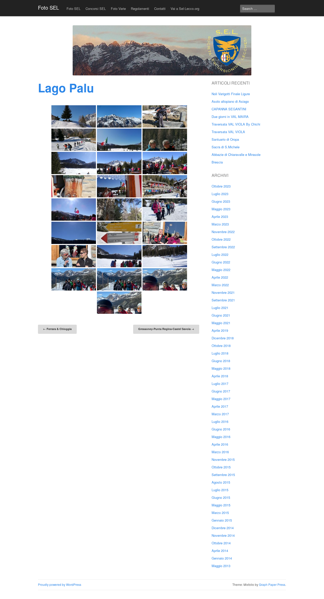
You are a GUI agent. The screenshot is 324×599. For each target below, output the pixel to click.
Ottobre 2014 (221, 543)
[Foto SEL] (162, 50)
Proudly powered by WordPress (59, 585)
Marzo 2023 (220, 224)
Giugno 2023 (221, 201)
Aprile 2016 (220, 444)
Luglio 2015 (220, 489)
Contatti (160, 8)
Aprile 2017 (220, 406)
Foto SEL (48, 7)
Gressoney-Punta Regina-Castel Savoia (166, 329)
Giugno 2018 (221, 360)
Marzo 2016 (220, 451)
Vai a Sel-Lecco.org (185, 8)
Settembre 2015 (223, 474)
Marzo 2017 (220, 413)
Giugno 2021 (221, 315)
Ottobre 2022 (221, 239)
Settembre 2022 (223, 246)
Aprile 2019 (220, 330)
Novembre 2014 (223, 535)
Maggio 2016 (221, 436)
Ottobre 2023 (221, 186)
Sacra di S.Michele (225, 146)
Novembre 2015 (223, 459)
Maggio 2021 (221, 322)
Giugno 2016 (221, 429)
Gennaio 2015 (222, 520)
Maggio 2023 (221, 208)
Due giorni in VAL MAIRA (230, 116)
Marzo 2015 (220, 512)
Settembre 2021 (223, 300)
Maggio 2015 (221, 505)
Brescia (217, 162)
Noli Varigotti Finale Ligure (231, 93)
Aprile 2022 (220, 277)
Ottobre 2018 (221, 345)
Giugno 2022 (221, 262)
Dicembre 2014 (223, 527)
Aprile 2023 (220, 216)
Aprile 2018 (220, 376)
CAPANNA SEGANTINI (229, 109)
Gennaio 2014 (222, 558)
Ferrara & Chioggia (57, 329)
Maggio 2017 (221, 398)
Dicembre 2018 (223, 338)
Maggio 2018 (221, 368)
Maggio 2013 (221, 565)
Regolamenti (140, 8)
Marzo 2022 (220, 284)
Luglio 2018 (220, 353)
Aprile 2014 (220, 550)
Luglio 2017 (220, 383)
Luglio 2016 (220, 421)
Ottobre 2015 (221, 467)
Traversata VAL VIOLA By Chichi (236, 124)
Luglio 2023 (220, 193)
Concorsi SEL (96, 8)
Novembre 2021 (223, 292)
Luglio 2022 (220, 254)
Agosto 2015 (221, 482)
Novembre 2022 (223, 231)
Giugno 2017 (221, 391)
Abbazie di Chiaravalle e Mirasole (236, 154)
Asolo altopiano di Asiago (230, 101)
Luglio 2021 (220, 307)
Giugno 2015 (221, 497)
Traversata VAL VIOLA (228, 131)
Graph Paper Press (272, 585)
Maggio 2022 (221, 269)
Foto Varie (118, 8)
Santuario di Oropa (225, 139)
